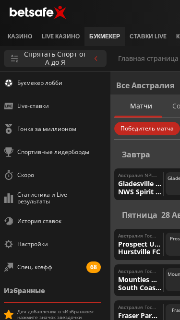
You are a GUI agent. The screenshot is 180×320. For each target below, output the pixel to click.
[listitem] (20, 36)
